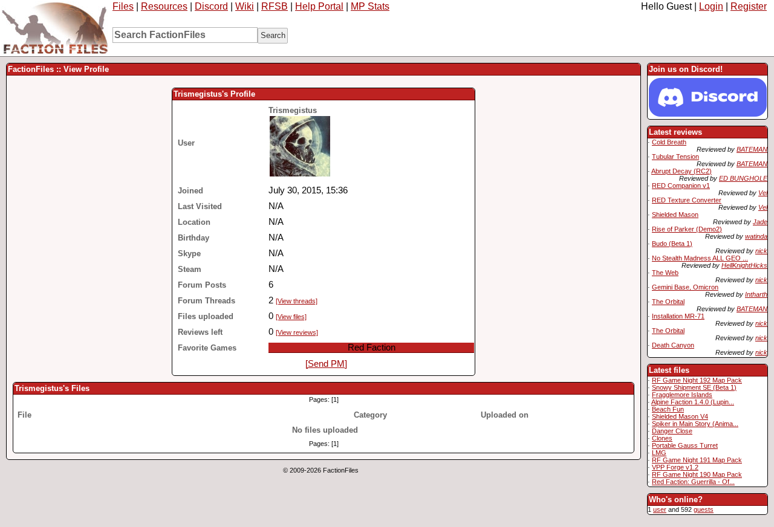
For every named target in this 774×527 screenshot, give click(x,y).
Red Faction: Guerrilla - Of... (693, 481)
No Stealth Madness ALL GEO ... (700, 258)
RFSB (274, 6)
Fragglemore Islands (682, 394)
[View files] (291, 316)
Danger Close (672, 431)
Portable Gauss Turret (685, 445)
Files (123, 6)
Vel (762, 192)
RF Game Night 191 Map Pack (697, 460)
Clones (662, 438)
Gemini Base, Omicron (685, 287)
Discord (211, 6)
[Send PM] (326, 364)
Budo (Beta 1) (672, 243)
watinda (756, 236)
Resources (164, 6)
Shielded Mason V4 (680, 416)
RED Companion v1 (681, 185)
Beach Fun (668, 409)
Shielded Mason (675, 214)
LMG (659, 452)
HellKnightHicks (744, 265)
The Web (665, 272)
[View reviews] (297, 332)
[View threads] (296, 301)
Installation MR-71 (678, 316)
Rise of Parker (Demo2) (687, 229)
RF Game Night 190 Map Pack (697, 474)
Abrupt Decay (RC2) (681, 171)
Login (711, 6)
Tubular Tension (675, 156)
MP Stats (370, 6)
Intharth (756, 294)
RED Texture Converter (686, 200)
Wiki (244, 6)
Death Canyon (673, 345)
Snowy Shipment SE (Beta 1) (694, 387)
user (659, 509)
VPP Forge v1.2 (675, 467)
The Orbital (668, 301)
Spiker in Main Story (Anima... (695, 423)
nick (761, 250)
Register (748, 6)
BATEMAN (752, 149)
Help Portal (319, 6)
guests (704, 509)
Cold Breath (669, 142)
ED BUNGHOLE (743, 178)
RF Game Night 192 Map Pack (697, 380)
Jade (760, 221)
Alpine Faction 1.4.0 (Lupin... (692, 402)
